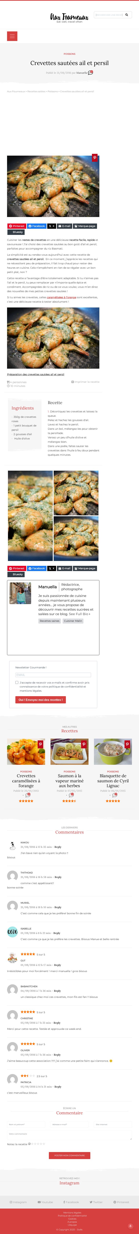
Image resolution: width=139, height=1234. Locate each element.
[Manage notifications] (130, 1226)
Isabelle (26, 928)
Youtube (47, 1202)
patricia (26, 1082)
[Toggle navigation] (12, 36)
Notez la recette (17, 1144)
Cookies (72, 1218)
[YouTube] (91, 639)
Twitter (97, 1202)
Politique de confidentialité (72, 1215)
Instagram (19, 1202)
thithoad (27, 872)
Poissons (69, 54)
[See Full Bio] (89, 614)
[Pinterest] (79, 639)
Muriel (25, 902)
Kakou (25, 842)
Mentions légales (72, 1212)
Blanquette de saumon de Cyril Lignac (113, 780)
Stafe (79, 1229)
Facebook (72, 1202)
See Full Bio (78, 614)
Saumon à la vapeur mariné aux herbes (70, 780)
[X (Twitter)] (55, 639)
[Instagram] (67, 639)
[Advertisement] (69, 125)
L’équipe (72, 1225)
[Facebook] (43, 639)
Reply (57, 847)
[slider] (26, 800)
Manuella (81, 73)
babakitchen (29, 986)
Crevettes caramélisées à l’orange (26, 780)
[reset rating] (29, 1143)
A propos (72, 1221)
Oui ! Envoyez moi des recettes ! (41, 699)
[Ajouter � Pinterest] (95, 158)
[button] (127, 15)
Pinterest (122, 1202)
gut (23, 960)
